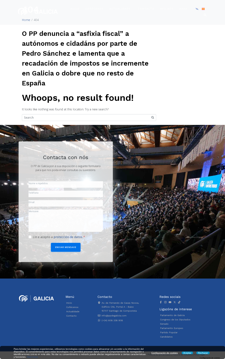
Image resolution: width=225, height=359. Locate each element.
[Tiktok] (179, 302)
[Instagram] (165, 302)
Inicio (75, 8)
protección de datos (68, 237)
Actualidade (120, 8)
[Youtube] (170, 302)
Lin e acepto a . (58, 237)
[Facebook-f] (160, 302)
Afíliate (167, 8)
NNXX (183, 8)
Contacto (146, 8)
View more (32, 357)
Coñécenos (94, 8)
